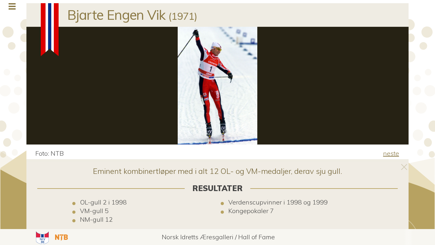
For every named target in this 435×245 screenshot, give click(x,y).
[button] (41, 237)
